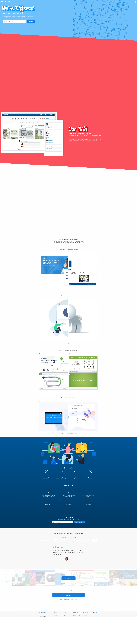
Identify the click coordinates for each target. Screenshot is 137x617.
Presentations (85, 613)
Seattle (46, 615)
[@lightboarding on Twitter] (93, 612)
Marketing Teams (76, 615)
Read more (80, 558)
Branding (85, 615)
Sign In (44, 612)
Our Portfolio (68, 578)
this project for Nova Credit (71, 343)
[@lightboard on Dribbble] (96, 612)
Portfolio (55, 615)
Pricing (55, 613)
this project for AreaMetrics (71, 433)
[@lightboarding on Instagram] (94, 612)
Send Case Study (79, 522)
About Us (65, 613)
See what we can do (73, 599)
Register (68, 595)
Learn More (31, 21)
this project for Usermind (70, 397)
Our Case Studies (76, 613)
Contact (65, 615)
